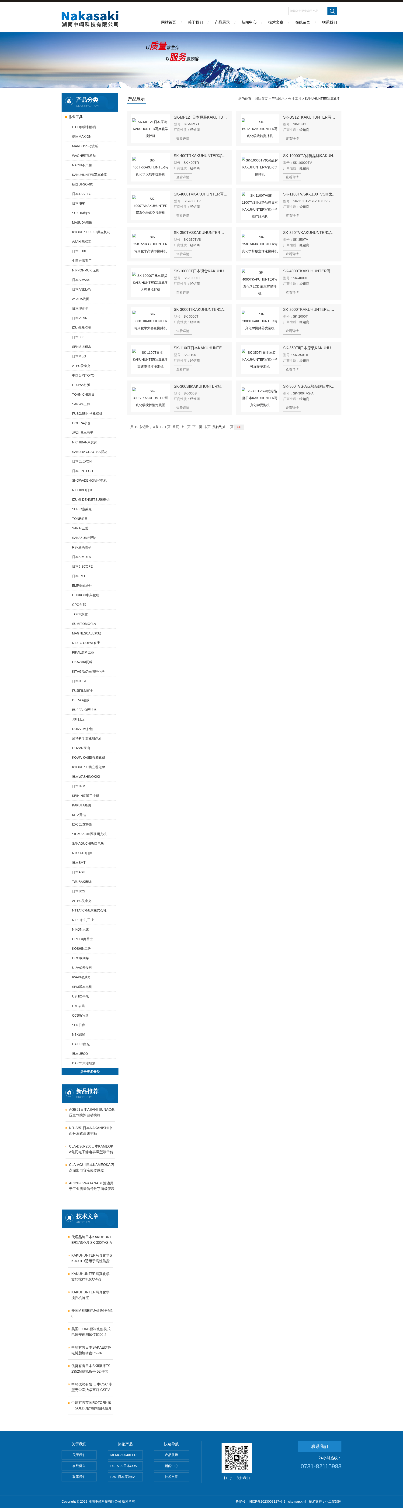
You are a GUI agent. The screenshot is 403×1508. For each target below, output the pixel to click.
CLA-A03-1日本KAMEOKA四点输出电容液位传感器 (91, 1167)
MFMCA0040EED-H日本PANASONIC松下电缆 (126, 1455)
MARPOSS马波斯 (85, 146)
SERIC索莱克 (82, 509)
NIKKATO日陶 (82, 853)
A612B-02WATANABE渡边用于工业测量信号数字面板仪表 (92, 1186)
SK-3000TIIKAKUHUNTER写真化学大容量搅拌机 (201, 310)
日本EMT (79, 576)
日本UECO (80, 1054)
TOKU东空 (80, 614)
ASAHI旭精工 (81, 241)
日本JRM (78, 786)
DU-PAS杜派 (81, 385)
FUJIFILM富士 (82, 690)
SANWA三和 (81, 404)
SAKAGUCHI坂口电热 (88, 843)
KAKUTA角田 (81, 805)
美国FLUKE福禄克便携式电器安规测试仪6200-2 (91, 1332)
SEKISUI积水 (81, 347)
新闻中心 (249, 22)
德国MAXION (81, 136)
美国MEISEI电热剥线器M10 (92, 1313)
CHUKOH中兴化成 (85, 595)
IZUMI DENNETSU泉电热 (91, 499)
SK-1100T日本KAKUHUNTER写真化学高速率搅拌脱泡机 (201, 348)
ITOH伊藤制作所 (84, 127)
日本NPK (78, 203)
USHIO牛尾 (80, 996)
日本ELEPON (82, 461)
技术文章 (275, 22)
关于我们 (195, 22)
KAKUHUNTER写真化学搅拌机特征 (90, 1295)
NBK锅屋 (78, 1034)
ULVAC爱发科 (82, 968)
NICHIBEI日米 (82, 490)
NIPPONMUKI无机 (85, 270)
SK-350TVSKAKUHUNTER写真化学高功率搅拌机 (201, 233)
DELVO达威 (80, 700)
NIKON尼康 (80, 929)
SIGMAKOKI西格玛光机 (89, 834)
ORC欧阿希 (80, 958)
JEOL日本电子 (82, 433)
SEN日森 (78, 1025)
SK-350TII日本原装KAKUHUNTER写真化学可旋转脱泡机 (310, 348)
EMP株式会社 (82, 585)
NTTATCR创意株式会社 (89, 910)
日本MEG (79, 356)
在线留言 (302, 22)
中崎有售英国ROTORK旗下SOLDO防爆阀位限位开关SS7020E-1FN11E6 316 (91, 1406)
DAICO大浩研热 (83, 1063)
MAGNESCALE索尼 (86, 633)
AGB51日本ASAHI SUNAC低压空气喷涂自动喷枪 (92, 1112)
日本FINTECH (82, 471)
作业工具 (76, 117)
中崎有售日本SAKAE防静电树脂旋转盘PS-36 (91, 1350)
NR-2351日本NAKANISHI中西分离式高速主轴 (90, 1130)
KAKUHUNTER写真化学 (89, 175)
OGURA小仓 (81, 423)
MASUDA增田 (82, 222)
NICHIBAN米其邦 (84, 442)
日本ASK (78, 872)
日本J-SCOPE (82, 566)
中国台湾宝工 (82, 261)
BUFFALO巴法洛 (84, 710)
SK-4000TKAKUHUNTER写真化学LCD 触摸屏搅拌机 (310, 271)
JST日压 (78, 719)
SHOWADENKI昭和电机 (89, 480)
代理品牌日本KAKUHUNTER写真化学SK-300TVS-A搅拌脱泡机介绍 (91, 1240)
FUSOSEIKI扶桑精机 (87, 413)
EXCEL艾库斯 (82, 824)
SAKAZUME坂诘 (84, 538)
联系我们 (329, 22)
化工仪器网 (333, 1501)
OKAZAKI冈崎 (82, 662)
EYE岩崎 (78, 1006)
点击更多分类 (90, 1071)
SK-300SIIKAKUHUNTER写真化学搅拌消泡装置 (201, 386)
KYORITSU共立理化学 (88, 767)
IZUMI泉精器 (81, 327)
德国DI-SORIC (82, 184)
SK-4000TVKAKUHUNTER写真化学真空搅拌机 (201, 194)
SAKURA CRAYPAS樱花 (89, 452)
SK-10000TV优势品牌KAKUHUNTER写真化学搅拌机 (310, 156)
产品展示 (222, 22)
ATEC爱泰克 (81, 366)
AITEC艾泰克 (81, 901)
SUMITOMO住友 (84, 624)
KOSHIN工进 (81, 948)
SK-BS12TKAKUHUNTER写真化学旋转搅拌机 (310, 117)
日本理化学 (80, 308)
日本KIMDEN (81, 557)
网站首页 (168, 22)
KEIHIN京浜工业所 (85, 796)
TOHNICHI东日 (83, 394)
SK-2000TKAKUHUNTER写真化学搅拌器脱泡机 (310, 310)
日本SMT (79, 862)
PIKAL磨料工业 (83, 652)
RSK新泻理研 (82, 547)
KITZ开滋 (79, 815)
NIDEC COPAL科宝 (86, 643)
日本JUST (79, 681)
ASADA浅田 (80, 299)
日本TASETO (81, 194)
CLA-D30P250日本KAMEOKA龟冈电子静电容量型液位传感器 (91, 1149)
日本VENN (79, 318)
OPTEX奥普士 (82, 939)
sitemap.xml (297, 1501)
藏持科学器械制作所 (86, 738)
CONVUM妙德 (82, 729)
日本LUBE (79, 251)
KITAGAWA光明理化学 (88, 671)
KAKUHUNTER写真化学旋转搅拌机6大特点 (90, 1276)
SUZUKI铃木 (81, 213)
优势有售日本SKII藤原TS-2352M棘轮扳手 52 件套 (91, 1368)
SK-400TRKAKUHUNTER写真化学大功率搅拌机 (201, 156)
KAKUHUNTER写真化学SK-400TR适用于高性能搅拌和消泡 (91, 1258)
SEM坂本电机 (82, 987)
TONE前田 (80, 519)
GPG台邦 (79, 605)
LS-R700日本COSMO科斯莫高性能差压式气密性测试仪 (126, 1466)
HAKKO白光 (81, 1044)
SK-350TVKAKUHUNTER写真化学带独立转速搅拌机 (310, 233)
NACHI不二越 (82, 165)
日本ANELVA (81, 289)
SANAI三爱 (80, 528)
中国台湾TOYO (83, 375)
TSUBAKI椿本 (82, 882)
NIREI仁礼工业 (83, 920)
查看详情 (182, 139)
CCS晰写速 (80, 1015)
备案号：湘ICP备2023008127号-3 (260, 1501)
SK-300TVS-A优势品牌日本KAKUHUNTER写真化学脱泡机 (310, 386)
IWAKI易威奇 (81, 977)
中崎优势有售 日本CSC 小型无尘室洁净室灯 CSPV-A (91, 1387)
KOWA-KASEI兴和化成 (88, 757)
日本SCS (78, 891)
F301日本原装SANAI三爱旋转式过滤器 (126, 1477)
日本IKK (78, 337)
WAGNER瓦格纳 (84, 156)
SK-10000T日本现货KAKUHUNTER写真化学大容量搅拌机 (201, 271)
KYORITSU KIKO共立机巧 (91, 232)
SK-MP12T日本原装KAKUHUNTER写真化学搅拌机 (201, 117)
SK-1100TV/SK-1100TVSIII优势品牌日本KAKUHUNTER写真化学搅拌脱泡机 (310, 194)
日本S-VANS (81, 280)
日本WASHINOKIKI (86, 776)
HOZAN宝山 (81, 748)
